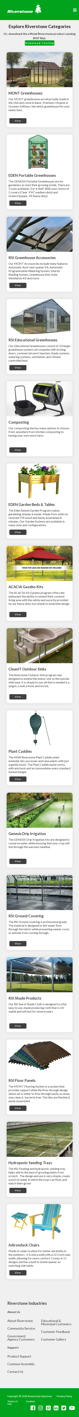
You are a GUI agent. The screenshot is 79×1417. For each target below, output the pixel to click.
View (18, 120)
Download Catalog (39, 43)
